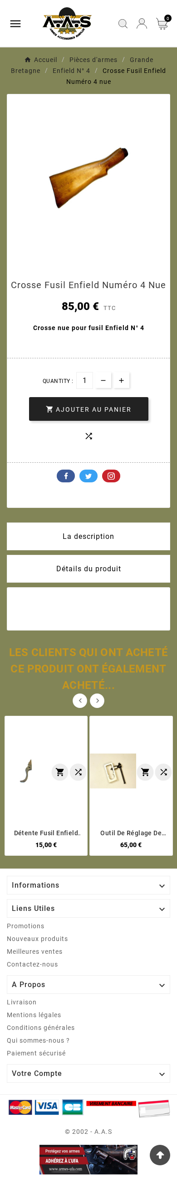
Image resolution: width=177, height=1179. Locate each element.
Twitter (88, 476)
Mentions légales (34, 1015)
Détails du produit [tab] (88, 568)
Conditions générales (41, 1027)
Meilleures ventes (35, 951)
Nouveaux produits (37, 938)
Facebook (66, 476)
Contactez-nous (32, 964)
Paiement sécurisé (36, 1053)
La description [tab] (88, 536)
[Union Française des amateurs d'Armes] (88, 1159)
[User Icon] (142, 23)
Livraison (22, 1002)
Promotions (25, 926)
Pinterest (111, 476)
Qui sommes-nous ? (38, 1040)
